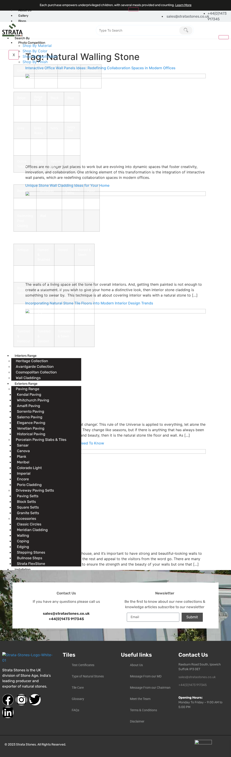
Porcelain (91, 70)
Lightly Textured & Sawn (23, 274)
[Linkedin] (8, 712)
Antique (23, 250)
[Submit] (185, 30)
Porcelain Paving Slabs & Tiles (41, 439)
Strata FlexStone (31, 563)
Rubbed (43, 288)
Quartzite (24, 82)
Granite (22, 70)
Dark (54, 111)
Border (22, 191)
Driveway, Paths (72, 191)
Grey (20, 128)
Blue (70, 98)
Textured (23, 310)
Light (21, 145)
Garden (22, 204)
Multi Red (54, 145)
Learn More (183, 5)
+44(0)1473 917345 (66, 619)
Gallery (23, 16)
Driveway (47, 191)
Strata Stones (26, 744)
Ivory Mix (71, 128)
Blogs (22, 21)
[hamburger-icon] (133, 9)
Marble (43, 70)
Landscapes (49, 204)
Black (55, 98)
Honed (63, 250)
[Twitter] (35, 699)
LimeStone (69, 70)
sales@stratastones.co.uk (197, 677)
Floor (91, 191)
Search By (22, 38)
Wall (43, 216)
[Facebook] (8, 699)
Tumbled (64, 310)
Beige (21, 98)
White (38, 161)
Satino (82, 288)
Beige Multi (38, 98)
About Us (24, 10)
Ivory (54, 128)
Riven (62, 271)
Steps (91, 204)
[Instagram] (21, 699)
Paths (69, 204)
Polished (44, 271)
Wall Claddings (28, 378)
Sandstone (46, 82)
